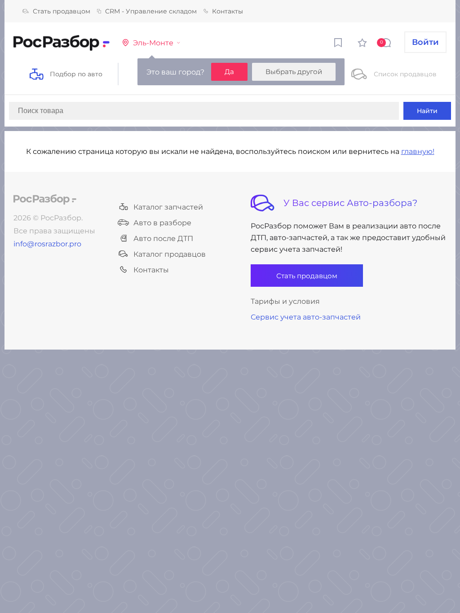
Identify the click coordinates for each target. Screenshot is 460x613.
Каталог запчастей (168, 207)
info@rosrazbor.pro (47, 244)
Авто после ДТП (163, 238)
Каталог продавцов (169, 254)
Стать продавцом (61, 11)
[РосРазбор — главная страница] (44, 199)
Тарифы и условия (285, 301)
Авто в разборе (162, 223)
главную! (417, 151)
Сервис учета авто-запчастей (306, 317)
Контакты (227, 11)
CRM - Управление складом (151, 11)
